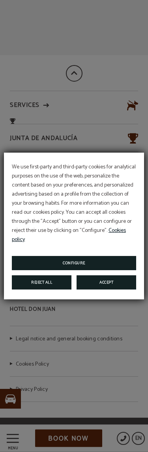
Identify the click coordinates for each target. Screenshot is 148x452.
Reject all (41, 282)
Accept (106, 282)
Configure (74, 263)
